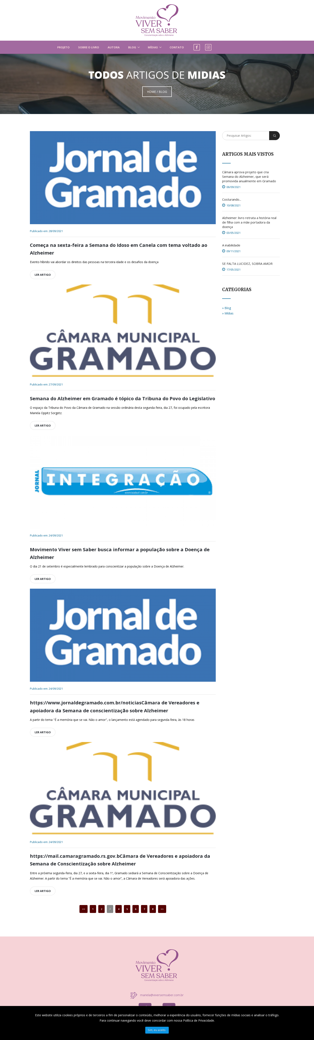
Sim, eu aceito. (157, 1030)
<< (83, 909)
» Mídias (227, 313)
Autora (114, 47)
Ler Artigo (43, 275)
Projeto (63, 47)
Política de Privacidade (198, 1020)
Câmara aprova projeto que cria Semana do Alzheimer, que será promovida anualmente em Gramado (249, 176)
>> (162, 909)
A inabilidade (231, 245)
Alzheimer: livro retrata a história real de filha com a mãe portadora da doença (249, 222)
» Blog (226, 308)
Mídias (153, 47)
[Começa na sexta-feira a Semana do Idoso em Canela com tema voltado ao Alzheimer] (123, 177)
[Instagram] (208, 46)
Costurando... (231, 199)
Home (151, 92)
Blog (132, 47)
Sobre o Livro (88, 47)
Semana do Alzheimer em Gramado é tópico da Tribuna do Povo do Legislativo (122, 398)
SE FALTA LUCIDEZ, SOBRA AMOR (247, 263)
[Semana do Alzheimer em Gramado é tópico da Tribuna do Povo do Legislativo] (123, 331)
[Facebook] (196, 46)
